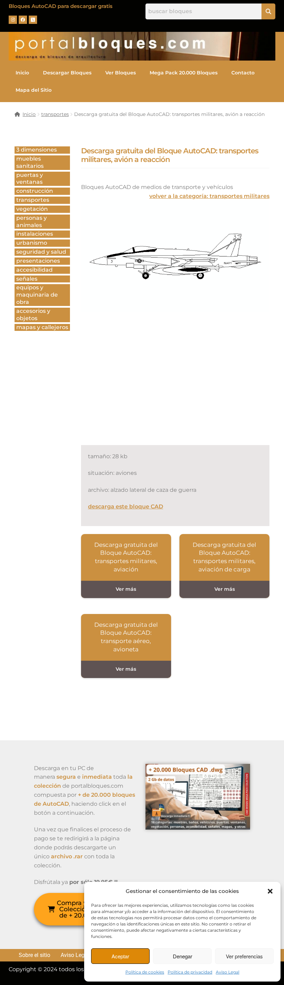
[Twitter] (33, 20)
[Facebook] (23, 20)
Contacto (243, 73)
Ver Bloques (120, 73)
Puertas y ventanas (29, 179)
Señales (26, 278)
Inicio (22, 73)
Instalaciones (34, 234)
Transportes (32, 200)
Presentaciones (38, 260)
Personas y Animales (31, 221)
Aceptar (120, 956)
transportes (55, 114)
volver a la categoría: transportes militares (209, 196)
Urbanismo (31, 243)
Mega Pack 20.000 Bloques (184, 73)
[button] (270, 891)
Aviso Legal (227, 972)
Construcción (34, 191)
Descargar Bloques (67, 73)
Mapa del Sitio (34, 90)
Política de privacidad (190, 972)
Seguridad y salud (41, 251)
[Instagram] (13, 20)
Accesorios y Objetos (33, 315)
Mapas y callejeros (42, 327)
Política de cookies (144, 972)
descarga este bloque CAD (125, 506)
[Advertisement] (182, 385)
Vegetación (32, 209)
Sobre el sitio (34, 955)
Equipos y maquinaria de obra (37, 294)
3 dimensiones (36, 149)
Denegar (182, 956)
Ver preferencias (244, 956)
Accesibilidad (34, 269)
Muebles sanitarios (30, 162)
